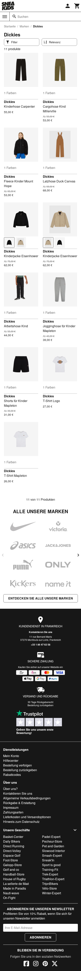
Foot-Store (10, 860)
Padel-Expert (51, 836)
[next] (78, 555)
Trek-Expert (50, 874)
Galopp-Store (12, 865)
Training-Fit (50, 869)
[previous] (3, 555)
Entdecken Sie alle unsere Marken (40, 598)
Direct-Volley (12, 850)
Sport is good (51, 865)
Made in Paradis (14, 888)
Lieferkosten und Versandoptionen (27, 817)
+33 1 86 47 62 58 (40, 644)
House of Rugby (14, 879)
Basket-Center (13, 836)
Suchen (22, 16)
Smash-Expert (52, 855)
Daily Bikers (11, 841)
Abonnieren (40, 937)
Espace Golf (11, 855)
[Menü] (4, 16)
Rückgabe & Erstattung (19, 803)
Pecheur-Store (52, 841)
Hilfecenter (10, 760)
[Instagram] (36, 964)
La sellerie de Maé (16, 883)
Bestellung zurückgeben (40, 705)
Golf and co (11, 869)
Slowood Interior (53, 850)
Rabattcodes (12, 774)
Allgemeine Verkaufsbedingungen (27, 798)
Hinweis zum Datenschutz (21, 821)
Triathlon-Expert (53, 879)
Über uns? (10, 788)
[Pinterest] (45, 964)
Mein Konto (11, 756)
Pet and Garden (53, 846)
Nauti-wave (11, 893)
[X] (55, 964)
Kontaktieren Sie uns (40, 632)
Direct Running (13, 846)
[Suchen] (14, 16)
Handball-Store (13, 874)
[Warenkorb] (77, 6)
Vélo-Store (49, 888)
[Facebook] (26, 964)
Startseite (10, 26)
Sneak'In (48, 860)
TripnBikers (50, 883)
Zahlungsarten (13, 812)
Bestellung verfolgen (17, 765)
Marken (24, 26)
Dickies (9, 101)
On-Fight (9, 897)
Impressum (10, 807)
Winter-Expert (51, 893)
